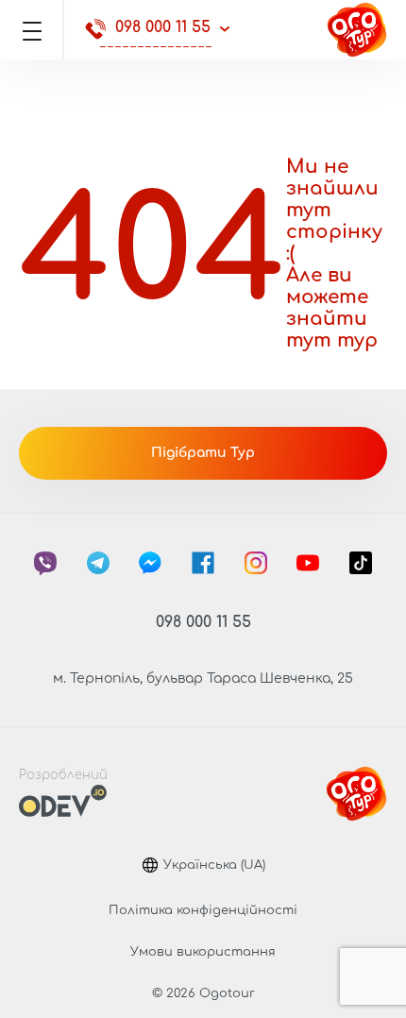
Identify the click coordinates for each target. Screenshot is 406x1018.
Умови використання (203, 952)
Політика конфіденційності (203, 910)
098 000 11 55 (163, 27)
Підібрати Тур (203, 453)
